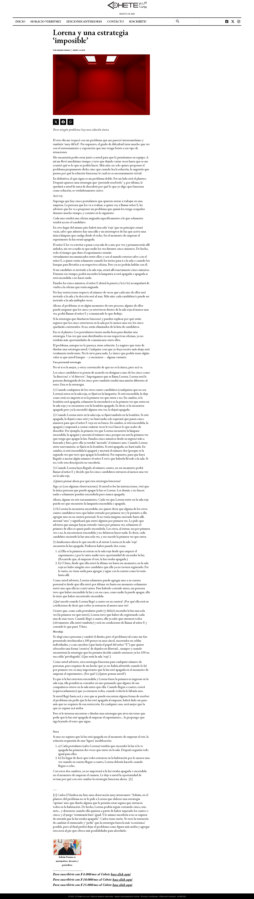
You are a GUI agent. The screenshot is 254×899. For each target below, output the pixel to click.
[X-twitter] (232, 21)
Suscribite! (137, 21)
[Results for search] (186, 26)
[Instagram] (238, 21)
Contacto (115, 21)
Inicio (20, 21)
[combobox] (186, 21)
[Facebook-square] (226, 21)
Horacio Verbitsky (46, 21)
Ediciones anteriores (84, 21)
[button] (56, 122)
